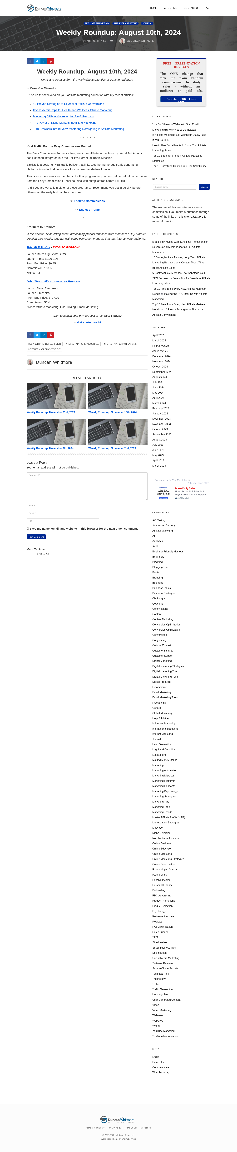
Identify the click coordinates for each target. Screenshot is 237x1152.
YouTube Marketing (163, 1030)
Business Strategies (163, 593)
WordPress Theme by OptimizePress (118, 1139)
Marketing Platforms (163, 780)
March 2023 (159, 465)
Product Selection (162, 905)
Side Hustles (159, 942)
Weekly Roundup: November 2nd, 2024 (112, 448)
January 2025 (160, 350)
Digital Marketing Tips (164, 671)
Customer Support (162, 655)
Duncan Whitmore (54, 362)
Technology (159, 978)
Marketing (158, 765)
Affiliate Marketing (97, 23)
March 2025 (159, 340)
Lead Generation (162, 744)
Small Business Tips (164, 947)
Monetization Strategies (165, 822)
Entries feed (159, 1062)
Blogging (157, 561)
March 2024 (159, 403)
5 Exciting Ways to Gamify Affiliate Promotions (178, 241)
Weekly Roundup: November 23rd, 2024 (51, 412)
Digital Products (161, 681)
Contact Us (191, 8)
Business (157, 582)
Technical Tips (160, 973)
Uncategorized (160, 994)
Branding (157, 577)
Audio (155, 546)
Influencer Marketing (164, 723)
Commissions (160, 608)
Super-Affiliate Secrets (165, 968)
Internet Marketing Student (44, 349)
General (157, 707)
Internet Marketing (125, 23)
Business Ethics (161, 588)
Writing (156, 1025)
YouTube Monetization (165, 1036)
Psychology (159, 911)
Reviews (157, 921)
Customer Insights (162, 650)
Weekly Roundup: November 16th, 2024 (112, 412)
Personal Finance (162, 885)
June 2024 (158, 387)
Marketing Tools (161, 806)
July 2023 (157, 444)
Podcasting (158, 890)
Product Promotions (163, 900)
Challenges (159, 598)
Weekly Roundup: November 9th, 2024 (50, 448)
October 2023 (160, 429)
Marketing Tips (160, 801)
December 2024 (161, 356)
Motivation (158, 827)
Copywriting (159, 640)
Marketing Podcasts (163, 786)
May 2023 (158, 455)
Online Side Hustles (163, 864)
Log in (155, 1056)
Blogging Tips (160, 567)
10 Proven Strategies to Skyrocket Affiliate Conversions (68, 104)
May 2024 (158, 392)
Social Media (159, 952)
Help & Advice (160, 718)
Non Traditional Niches (165, 838)
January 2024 (160, 413)
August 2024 (159, 377)
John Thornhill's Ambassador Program (53, 281)
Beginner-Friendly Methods (167, 551)
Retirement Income (163, 916)
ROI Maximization (162, 926)
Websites (157, 1020)
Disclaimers (145, 1128)
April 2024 (158, 397)
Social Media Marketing (165, 958)
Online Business (161, 843)
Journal (147, 23)
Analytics (157, 541)
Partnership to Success (165, 869)
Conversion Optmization (166, 629)
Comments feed (161, 1067)
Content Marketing (162, 619)
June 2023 (158, 450)
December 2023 (161, 418)
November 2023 (161, 423)
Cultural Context (161, 645)
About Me (170, 8)
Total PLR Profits (38, 247)
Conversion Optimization (166, 624)
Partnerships (159, 874)
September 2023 (161, 434)
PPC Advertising (161, 895)
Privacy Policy (114, 1128)
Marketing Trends (162, 812)
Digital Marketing (162, 660)
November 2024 (161, 361)
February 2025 (160, 345)
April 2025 (158, 335)
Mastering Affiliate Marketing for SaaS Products (63, 116)
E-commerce (159, 687)
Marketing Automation (164, 770)
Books (156, 572)
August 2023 (159, 439)
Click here (196, 216)
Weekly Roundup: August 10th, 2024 (118, 32)
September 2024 (161, 371)
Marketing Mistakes (163, 775)
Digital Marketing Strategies (168, 666)
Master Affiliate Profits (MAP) (168, 817)
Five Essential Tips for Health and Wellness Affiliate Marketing (73, 110)
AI (153, 535)
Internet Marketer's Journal (82, 344)
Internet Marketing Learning (120, 344)
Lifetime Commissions (89, 201)
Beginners (158, 556)
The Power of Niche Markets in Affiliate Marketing (64, 122)
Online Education (162, 848)
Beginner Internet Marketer (44, 344)
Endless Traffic (89, 209)
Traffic (155, 984)
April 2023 (158, 460)
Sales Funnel (160, 932)
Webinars (157, 1015)
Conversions (159, 634)
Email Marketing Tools (165, 697)
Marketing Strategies (164, 796)
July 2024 (157, 382)
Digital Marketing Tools (165, 676)
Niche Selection (161, 832)
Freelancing (159, 702)
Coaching (157, 603)
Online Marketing (162, 853)
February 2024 (160, 408)
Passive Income (161, 879)
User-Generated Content (166, 999)
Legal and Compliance (165, 749)
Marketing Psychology (165, 791)
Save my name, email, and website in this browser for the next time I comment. (84, 528)
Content (156, 614)
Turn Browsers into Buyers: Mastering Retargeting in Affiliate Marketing (78, 129)
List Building (159, 754)
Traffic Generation (162, 989)
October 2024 (160, 366)
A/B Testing (158, 520)
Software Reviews (162, 963)
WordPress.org (160, 1072)
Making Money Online (164, 759)
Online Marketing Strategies (168, 859)
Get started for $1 (89, 322)
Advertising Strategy (163, 525)
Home (154, 8)
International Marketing (165, 728)
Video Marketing (161, 1010)
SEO (155, 937)
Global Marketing (162, 713)
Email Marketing (161, 692)
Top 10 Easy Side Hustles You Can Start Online (179, 166)
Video (155, 1004)
